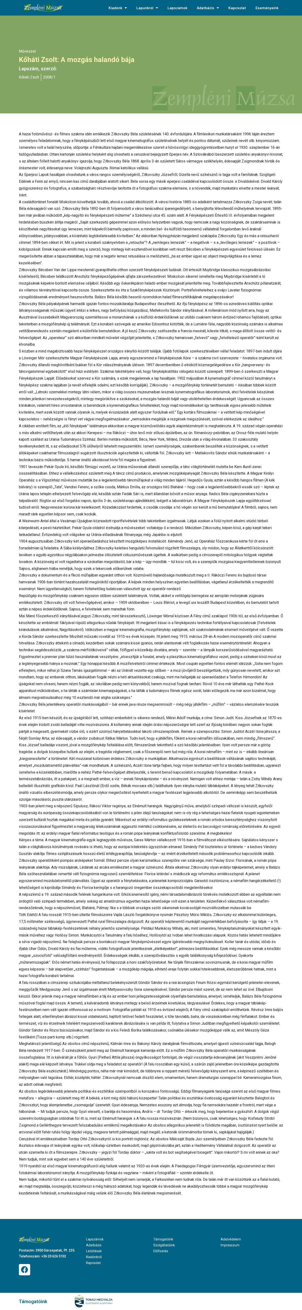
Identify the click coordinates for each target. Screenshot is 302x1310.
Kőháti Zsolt (29, 77)
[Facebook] (24, 1269)
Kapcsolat (237, 7)
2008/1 (49, 77)
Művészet (27, 51)
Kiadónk (115, 7)
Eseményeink (267, 7)
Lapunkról (144, 7)
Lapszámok (177, 7)
